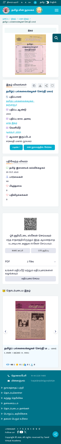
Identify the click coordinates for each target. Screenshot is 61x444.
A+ (29, 2)
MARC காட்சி (17, 250)
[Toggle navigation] (56, 10)
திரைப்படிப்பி (12, 2)
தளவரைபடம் (11, 403)
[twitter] (25, 432)
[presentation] (5, 332)
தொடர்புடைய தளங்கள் (16, 408)
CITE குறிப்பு (43, 250)
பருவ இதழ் (24, 18)
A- (22, 2)
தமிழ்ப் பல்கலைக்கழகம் (19, 101)
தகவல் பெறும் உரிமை (16, 419)
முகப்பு (5, 18)
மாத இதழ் (11, 123)
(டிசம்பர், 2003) (13, 132)
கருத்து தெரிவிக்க (13, 398)
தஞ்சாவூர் (11, 105)
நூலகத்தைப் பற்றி (14, 388)
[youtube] (22, 432)
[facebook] (18, 432)
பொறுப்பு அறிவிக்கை (15, 414)
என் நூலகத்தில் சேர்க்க (39, 147)
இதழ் (13, 18)
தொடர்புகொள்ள (13, 393)
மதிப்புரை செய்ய (30, 278)
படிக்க (15, 147)
